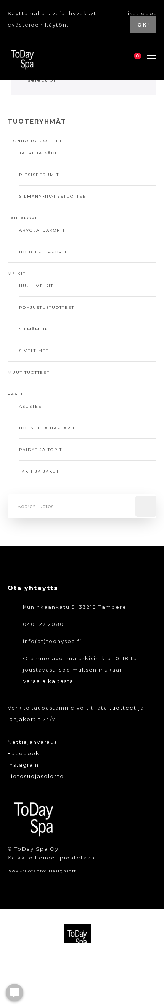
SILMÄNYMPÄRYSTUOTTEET (54, 196)
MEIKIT (17, 273)
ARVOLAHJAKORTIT (43, 230)
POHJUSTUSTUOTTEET (46, 307)
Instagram (23, 765)
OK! (143, 25)
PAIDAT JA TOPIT (40, 449)
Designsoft (62, 871)
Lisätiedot (140, 13)
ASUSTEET (32, 406)
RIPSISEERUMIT (39, 174)
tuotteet (123, 708)
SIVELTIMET (34, 350)
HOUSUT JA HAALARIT (47, 428)
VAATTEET (20, 394)
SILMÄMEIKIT (36, 329)
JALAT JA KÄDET (40, 153)
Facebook (24, 753)
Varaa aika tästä (48, 681)
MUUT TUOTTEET (29, 372)
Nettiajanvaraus (32, 742)
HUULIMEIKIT (36, 285)
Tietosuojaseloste (36, 776)
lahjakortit (24, 719)
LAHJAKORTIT (25, 218)
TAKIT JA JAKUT (39, 471)
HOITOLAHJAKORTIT (44, 251)
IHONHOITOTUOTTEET (35, 140)
